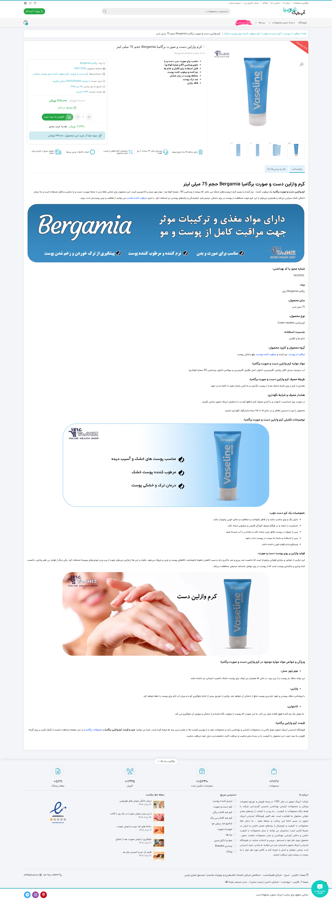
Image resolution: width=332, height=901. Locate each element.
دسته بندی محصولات (283, 22)
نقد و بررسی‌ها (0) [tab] (276, 169)
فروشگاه (302, 22)
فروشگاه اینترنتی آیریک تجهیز (290, 729)
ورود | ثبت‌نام (33, 11)
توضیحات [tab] (297, 169)
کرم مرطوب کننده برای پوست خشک (242, 33)
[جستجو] (104, 11)
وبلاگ (265, 3)
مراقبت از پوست (291, 33)
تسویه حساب (235, 3)
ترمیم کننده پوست (222, 801)
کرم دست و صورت (271, 33)
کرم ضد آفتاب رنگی (222, 812)
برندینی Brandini (223, 846)
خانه (304, 33)
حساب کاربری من (251, 3)
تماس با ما (275, 3)
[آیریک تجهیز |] (294, 11)
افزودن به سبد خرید (54, 117)
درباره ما (286, 3)
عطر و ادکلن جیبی (223, 840)
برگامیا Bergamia (89, 63)
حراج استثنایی (243, 22)
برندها (261, 22)
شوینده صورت (224, 829)
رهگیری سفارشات (300, 3)
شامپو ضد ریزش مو (222, 823)
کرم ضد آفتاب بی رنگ (221, 818)
